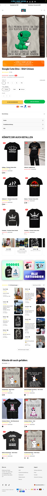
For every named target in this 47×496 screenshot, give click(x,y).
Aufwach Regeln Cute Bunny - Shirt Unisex (33, 389)
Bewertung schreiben (37, 285)
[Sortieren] (44, 285)
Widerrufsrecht (22, 477)
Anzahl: (3, 93)
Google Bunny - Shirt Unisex (8, 389)
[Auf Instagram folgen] (6, 485)
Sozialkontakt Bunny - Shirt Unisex (31, 452)
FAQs (35, 472)
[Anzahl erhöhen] (10, 96)
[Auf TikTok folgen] (9, 485)
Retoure (20, 479)
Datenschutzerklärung (23, 472)
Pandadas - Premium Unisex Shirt (31, 230)
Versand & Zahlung (38, 477)
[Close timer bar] (45, 0)
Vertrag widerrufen (38, 470)
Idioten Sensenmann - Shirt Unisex (9, 452)
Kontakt (35, 474)
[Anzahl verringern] (4, 96)
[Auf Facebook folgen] (3, 485)
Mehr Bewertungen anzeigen (23, 349)
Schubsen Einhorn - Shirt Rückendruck (10, 421)
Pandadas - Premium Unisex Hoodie (10, 230)
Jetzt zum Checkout (34, 101)
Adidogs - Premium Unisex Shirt (9, 167)
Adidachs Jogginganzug (29, 167)
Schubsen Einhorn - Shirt (29, 421)
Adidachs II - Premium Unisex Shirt (9, 199)
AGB (20, 470)
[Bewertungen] (8, 242)
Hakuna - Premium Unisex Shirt (31, 199)
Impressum (21, 474)
